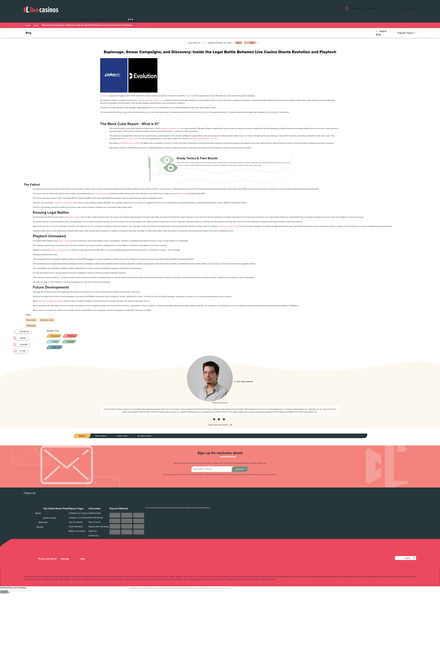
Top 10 (400, 8)
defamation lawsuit (72, 217)
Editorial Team (95, 513)
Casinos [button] (45, 19)
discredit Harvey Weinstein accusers (203, 138)
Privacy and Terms (47, 558)
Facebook (55, 336)
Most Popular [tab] (101, 436)
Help (82, 558)
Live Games (410, 8)
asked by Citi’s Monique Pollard (50, 301)
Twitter (55, 341)
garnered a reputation (133, 138)
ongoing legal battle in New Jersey (150, 100)
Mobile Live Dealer (77, 531)
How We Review (96, 517)
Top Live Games (76, 522)
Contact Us (93, 535)
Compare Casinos (373, 8)
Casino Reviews (357, 8)
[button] (132, 19)
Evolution (104, 96)
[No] (9, 592)
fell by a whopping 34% (60, 250)
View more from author (218, 425)
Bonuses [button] (58, 19)
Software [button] (71, 19)
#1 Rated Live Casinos (78, 513)
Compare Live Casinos (79, 517)
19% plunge (181, 193)
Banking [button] (110, 19)
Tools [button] (82, 19)
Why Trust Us (94, 522)
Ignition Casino (49, 518)
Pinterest (72, 336)
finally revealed (64, 241)
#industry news (47, 320)
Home (28, 25)
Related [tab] (82, 436)
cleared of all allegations (63, 203)
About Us (93, 531)
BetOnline (43, 522)
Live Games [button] (95, 19)
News (36, 25)
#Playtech (31, 325)
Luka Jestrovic (247, 381)
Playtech (188, 96)
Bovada (39, 527)
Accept (4, 592)
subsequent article (101, 193)
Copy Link (56, 347)
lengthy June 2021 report (230, 226)
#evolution (31, 320)
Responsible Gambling (98, 526)
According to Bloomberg (170, 128)
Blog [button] (121, 19)
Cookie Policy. (228, 588)
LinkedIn (70, 341)
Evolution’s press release (130, 143)
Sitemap (65, 558)
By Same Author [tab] (144, 436)
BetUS (38, 513)
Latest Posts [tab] (122, 436)
